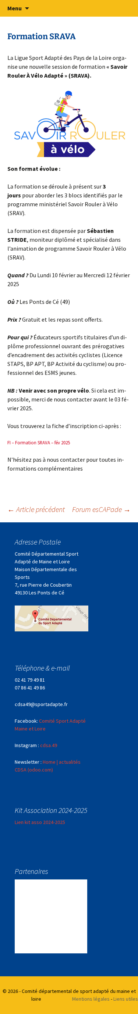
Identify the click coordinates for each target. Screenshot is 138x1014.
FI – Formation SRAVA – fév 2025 (38, 442)
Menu (14, 8)
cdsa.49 (48, 745)
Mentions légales (91, 999)
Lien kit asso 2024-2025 (40, 822)
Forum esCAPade (101, 509)
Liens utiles (125, 999)
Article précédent (36, 509)
